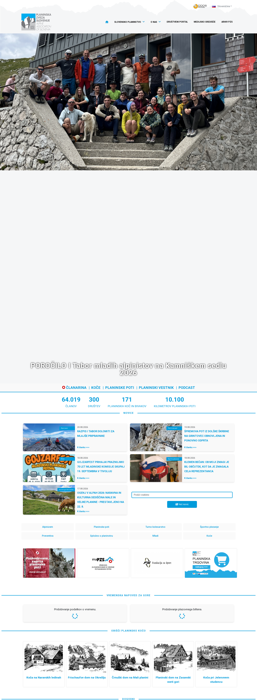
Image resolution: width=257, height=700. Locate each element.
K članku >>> (83, 447)
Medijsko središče (205, 22)
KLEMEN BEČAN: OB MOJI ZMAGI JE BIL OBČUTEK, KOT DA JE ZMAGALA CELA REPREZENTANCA (206, 466)
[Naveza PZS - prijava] (200, 6)
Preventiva (47, 535)
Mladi (155, 535)
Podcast (186, 388)
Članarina (75, 388)
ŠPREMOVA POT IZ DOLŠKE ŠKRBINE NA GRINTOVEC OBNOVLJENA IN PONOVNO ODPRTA (206, 436)
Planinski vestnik (156, 388)
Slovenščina (223, 6)
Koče (95, 388)
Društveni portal (177, 22)
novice (128, 413)
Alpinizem (47, 526)
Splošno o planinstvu (101, 535)
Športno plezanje (209, 526)
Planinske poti (119, 388)
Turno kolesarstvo (155, 526)
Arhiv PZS (227, 22)
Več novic (183, 504)
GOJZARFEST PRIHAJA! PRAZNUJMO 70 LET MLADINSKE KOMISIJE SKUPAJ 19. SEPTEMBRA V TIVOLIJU (101, 466)
